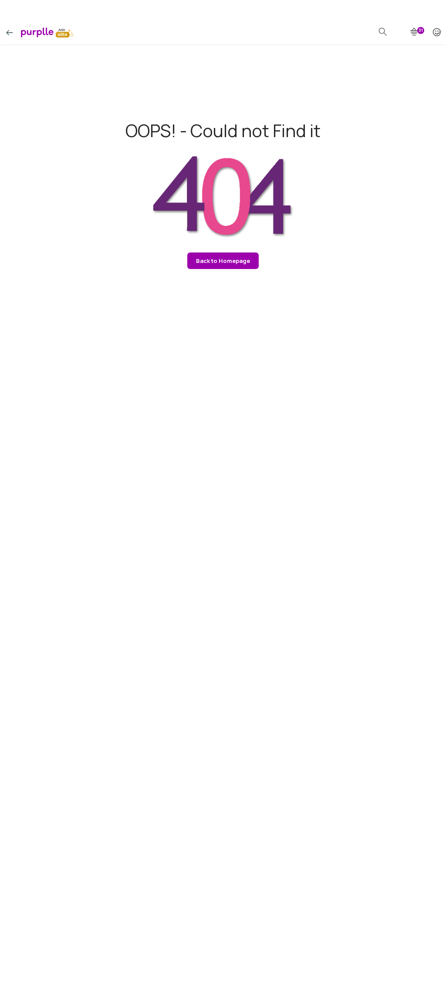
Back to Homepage (223, 261)
